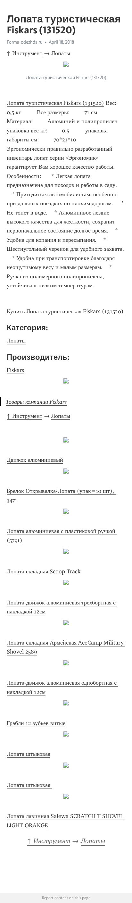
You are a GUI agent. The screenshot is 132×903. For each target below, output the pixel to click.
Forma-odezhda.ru (25, 42)
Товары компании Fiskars (36, 401)
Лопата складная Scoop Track (43, 571)
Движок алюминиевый (35, 459)
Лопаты (60, 53)
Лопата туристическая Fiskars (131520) (55, 102)
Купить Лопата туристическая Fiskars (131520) (65, 311)
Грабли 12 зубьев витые (36, 723)
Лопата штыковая (28, 753)
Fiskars (15, 370)
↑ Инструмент (24, 53)
